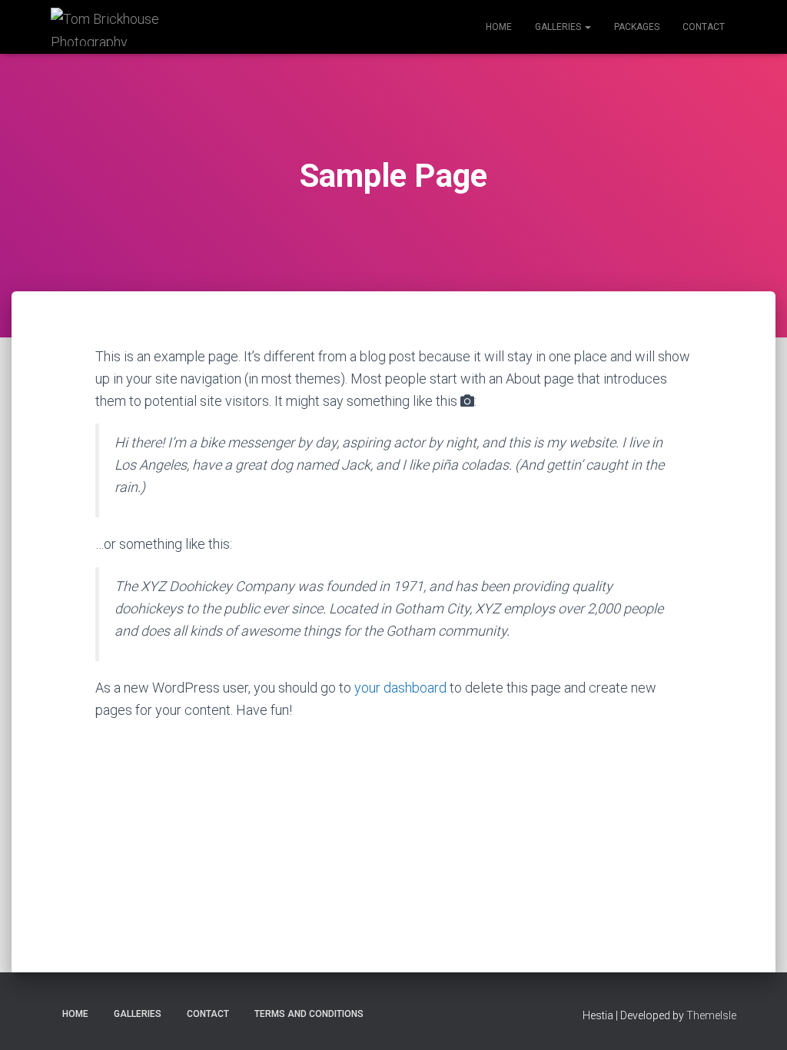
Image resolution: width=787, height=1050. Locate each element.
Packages (636, 27)
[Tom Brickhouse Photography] (110, 27)
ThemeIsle (711, 1015)
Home (499, 27)
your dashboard (400, 688)
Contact (703, 27)
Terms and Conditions (309, 1013)
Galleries (559, 27)
